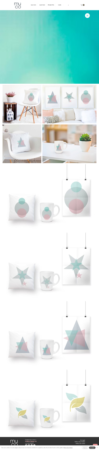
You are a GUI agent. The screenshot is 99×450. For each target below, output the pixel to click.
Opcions (85, 447)
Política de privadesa (68, 447)
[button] (83, 5)
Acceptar (92, 447)
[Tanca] (97, 448)
